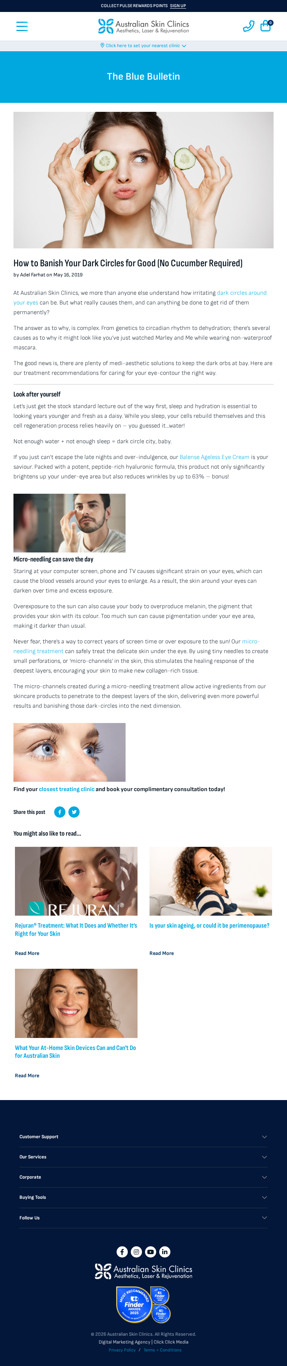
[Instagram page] (136, 1252)
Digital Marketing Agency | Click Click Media (143, 1342)
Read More (27, 953)
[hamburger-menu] (22, 26)
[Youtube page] (150, 1252)
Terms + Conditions (163, 1350)
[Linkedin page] (164, 1252)
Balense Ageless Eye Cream (215, 457)
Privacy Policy (122, 1350)
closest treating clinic (67, 789)
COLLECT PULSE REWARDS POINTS (143, 6)
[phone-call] (248, 26)
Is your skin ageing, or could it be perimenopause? (209, 925)
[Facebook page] (122, 1252)
